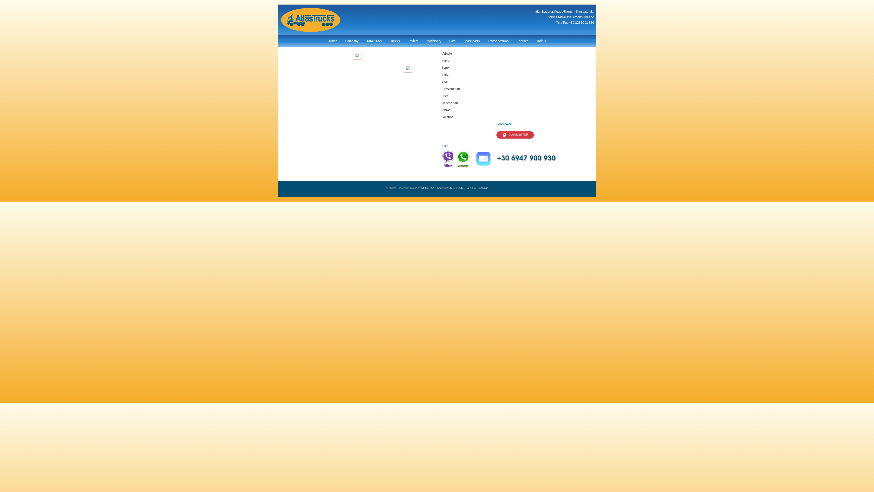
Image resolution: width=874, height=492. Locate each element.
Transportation (498, 41)
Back (445, 146)
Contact (522, 41)
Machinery (434, 41)
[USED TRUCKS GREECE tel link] (528, 159)
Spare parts (472, 41)
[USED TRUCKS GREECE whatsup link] (463, 159)
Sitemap (483, 188)
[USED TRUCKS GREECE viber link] (448, 159)
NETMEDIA (427, 188)
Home (333, 41)
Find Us (541, 41)
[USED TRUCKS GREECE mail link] (483, 159)
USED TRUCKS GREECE (310, 20)
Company (351, 41)
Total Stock (374, 41)
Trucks (395, 41)
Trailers (413, 41)
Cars (452, 41)
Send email (504, 124)
